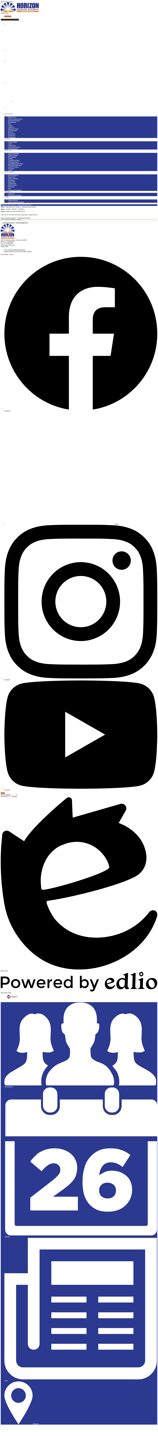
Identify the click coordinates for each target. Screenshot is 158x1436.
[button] (5, 152)
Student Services (13, 57)
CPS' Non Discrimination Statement (14, 249)
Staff (9, 33)
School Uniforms (13, 87)
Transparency (12, 46)
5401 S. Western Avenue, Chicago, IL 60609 (14, 240)
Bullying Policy (12, 94)
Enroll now (11, 102)
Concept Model (12, 51)
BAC (9, 97)
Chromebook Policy (14, 69)
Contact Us (11, 36)
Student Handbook (13, 62)
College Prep (12, 54)
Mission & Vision (13, 38)
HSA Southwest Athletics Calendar (11, 219)
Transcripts (11, 77)
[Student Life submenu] (5, 61)
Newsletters (11, 89)
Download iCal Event (24, 218)
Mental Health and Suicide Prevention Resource (18, 251)
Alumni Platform (13, 109)
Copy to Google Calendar (8, 218)
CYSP (10, 52)
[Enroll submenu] (12, 101)
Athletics (10, 67)
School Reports (12, 39)
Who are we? (12, 26)
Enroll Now (7, 16)
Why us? (10, 41)
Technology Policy (13, 71)
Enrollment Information (15, 104)
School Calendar (13, 64)
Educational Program (14, 56)
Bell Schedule (12, 66)
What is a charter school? (15, 28)
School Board (12, 31)
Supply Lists (11, 85)
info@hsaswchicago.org (8, 245)
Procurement (11, 42)
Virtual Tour (11, 44)
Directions (36, 1424)
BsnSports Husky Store (15, 74)
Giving (3, 793)
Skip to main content (7, 1)
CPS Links (11, 95)
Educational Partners (14, 29)
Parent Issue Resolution (15, 99)
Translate (14, 796)
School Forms (12, 92)
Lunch (10, 79)
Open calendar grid (21, 222)
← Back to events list (8, 222)
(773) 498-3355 (9, 241)
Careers (10, 34)
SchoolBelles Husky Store (15, 72)
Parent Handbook (13, 84)
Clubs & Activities (13, 76)
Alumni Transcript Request (16, 111)
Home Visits (11, 90)
